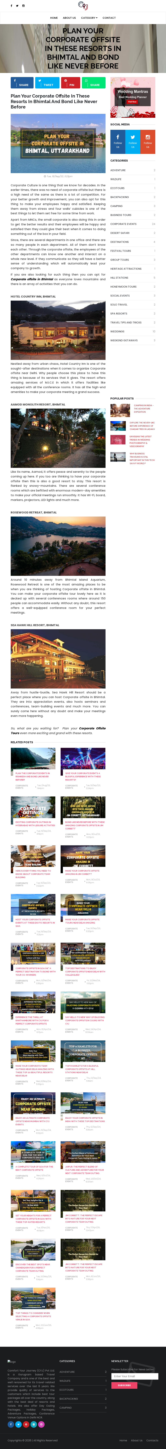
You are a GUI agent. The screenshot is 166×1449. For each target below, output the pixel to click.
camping (132, 206)
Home (54, 18)
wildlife (132, 179)
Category (88, 18)
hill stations (132, 278)
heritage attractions (132, 269)
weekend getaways (132, 340)
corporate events (22, 787)
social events (132, 296)
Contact (109, 18)
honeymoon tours (132, 287)
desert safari (132, 233)
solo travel (132, 304)
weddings (132, 331)
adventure (132, 170)
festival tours (132, 251)
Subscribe (124, 1385)
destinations (132, 242)
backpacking (132, 197)
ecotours (132, 188)
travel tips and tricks (132, 322)
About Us (69, 18)
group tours (132, 260)
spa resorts (132, 313)
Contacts (152, 1440)
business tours (132, 215)
